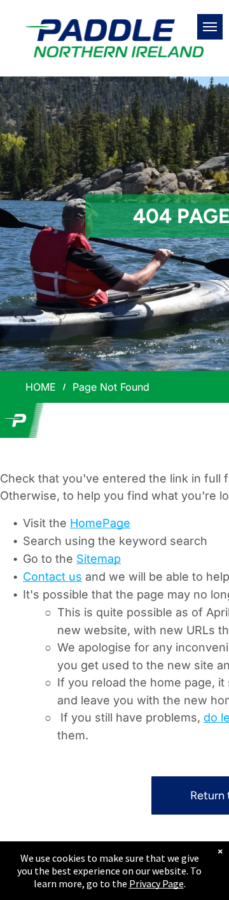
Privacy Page (156, 883)
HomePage (100, 523)
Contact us (52, 576)
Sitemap (98, 558)
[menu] (210, 27)
